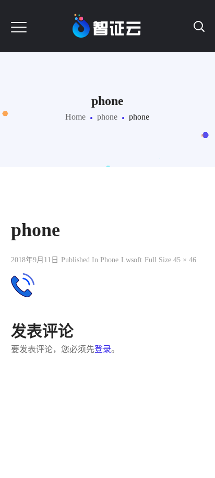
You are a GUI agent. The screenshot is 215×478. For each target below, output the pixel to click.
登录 (102, 349)
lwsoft (131, 260)
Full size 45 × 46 (170, 260)
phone (107, 116)
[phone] (22, 280)
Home (75, 116)
